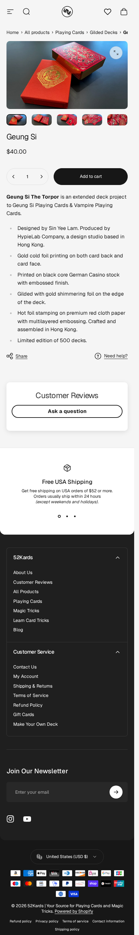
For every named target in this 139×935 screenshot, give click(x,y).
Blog (18, 630)
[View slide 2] (67, 516)
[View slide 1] (59, 516)
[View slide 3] (75, 516)
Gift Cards (23, 714)
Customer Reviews (32, 582)
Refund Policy (28, 705)
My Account (25, 676)
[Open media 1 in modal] (116, 52)
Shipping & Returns (32, 686)
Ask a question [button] (67, 411)
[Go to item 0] (16, 119)
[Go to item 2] (42, 119)
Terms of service (75, 921)
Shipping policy (67, 929)
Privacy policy (47, 921)
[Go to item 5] (117, 119)
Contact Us (25, 667)
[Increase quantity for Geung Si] (41, 177)
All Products (25, 591)
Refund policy (21, 921)
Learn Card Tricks (31, 620)
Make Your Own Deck (35, 724)
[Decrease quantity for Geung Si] (13, 177)
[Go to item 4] (92, 119)
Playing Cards (27, 601)
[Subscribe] (116, 792)
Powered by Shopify (74, 911)
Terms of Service (30, 695)
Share (21, 356)
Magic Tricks (26, 611)
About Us (22, 572)
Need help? (116, 356)
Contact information (108, 921)
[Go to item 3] (67, 119)
